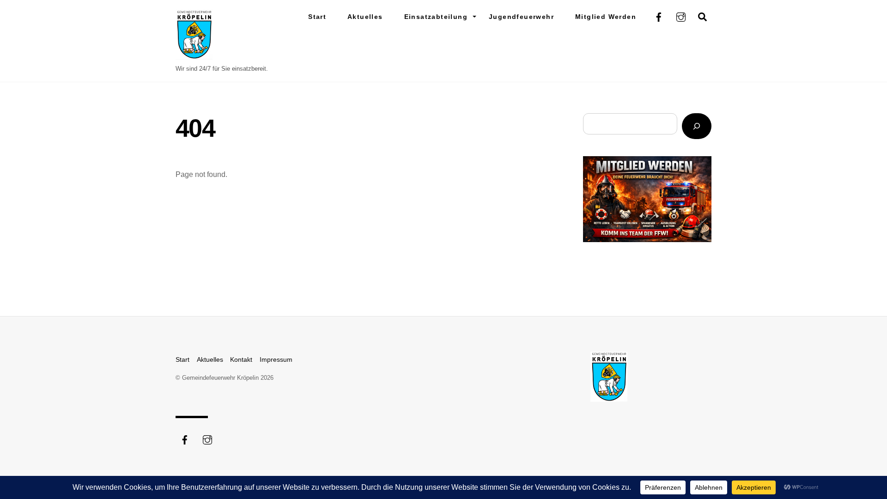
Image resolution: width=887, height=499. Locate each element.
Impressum (276, 359)
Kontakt (241, 359)
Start (317, 16)
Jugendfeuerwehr (521, 16)
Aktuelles (365, 16)
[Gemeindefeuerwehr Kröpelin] (194, 55)
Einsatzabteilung (436, 16)
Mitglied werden (605, 16)
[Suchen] (696, 126)
